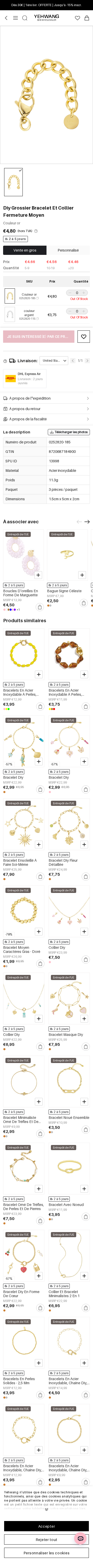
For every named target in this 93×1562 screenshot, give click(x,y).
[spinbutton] (77, 293)
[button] (69, 293)
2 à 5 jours (17, 239)
